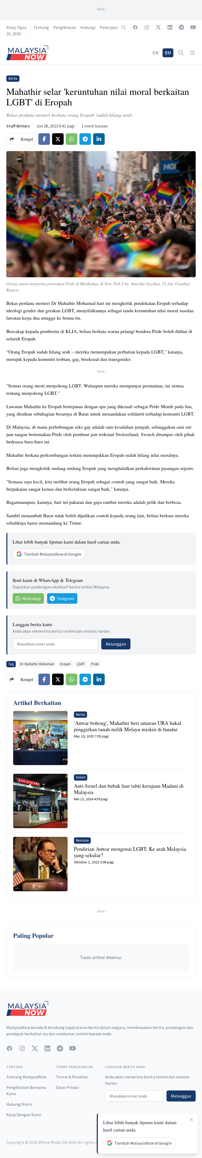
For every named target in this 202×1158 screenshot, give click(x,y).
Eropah (65, 664)
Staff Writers (18, 126)
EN (155, 53)
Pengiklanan (64, 27)
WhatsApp (31, 598)
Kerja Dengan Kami (23, 1114)
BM (168, 53)
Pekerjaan (109, 27)
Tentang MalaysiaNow (26, 1076)
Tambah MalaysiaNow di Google (52, 554)
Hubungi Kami (19, 1104)
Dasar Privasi (67, 1087)
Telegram (65, 598)
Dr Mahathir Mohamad (37, 664)
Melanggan (116, 644)
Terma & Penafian (72, 1076)
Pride (95, 664)
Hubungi (87, 27)
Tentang (41, 27)
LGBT (81, 664)
